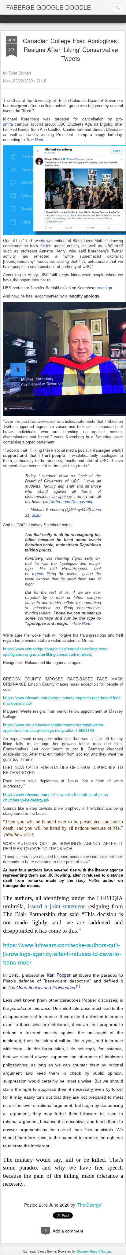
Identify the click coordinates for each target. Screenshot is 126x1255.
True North (82, 623)
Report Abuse (100, 1251)
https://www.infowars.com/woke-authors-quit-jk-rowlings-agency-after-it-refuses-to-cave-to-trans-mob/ (62, 953)
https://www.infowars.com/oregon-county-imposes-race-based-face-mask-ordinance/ (62, 700)
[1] (78, 985)
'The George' (89, 1205)
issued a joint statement (56, 906)
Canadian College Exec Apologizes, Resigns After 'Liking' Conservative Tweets (71, 49)
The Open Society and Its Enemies (41, 987)
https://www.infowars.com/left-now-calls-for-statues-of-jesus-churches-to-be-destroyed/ (56, 797)
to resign (104, 288)
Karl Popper (59, 975)
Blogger (82, 1251)
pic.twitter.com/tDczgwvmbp (68, 501)
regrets (38, 574)
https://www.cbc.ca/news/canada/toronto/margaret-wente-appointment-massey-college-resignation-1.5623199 (53, 727)
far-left (46, 246)
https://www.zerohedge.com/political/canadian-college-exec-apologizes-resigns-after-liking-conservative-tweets (56, 651)
